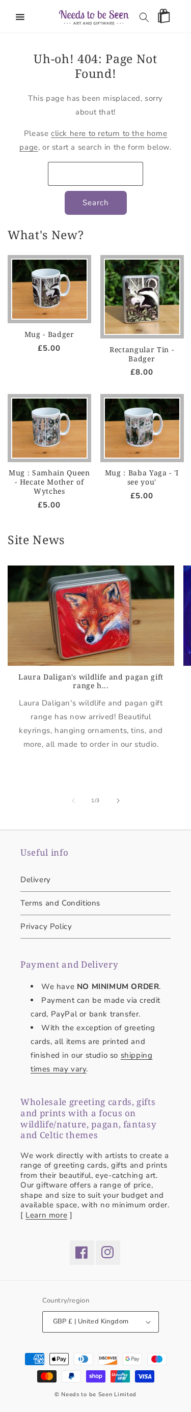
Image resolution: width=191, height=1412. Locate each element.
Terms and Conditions (60, 903)
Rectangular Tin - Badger (142, 354)
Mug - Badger (49, 334)
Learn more (46, 1215)
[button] (20, 17)
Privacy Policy (46, 926)
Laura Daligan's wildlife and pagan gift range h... (90, 681)
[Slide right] (118, 800)
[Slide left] (73, 800)
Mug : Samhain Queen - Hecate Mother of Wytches (49, 481)
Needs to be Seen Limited (99, 1394)
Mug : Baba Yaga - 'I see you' (142, 477)
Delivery (35, 879)
